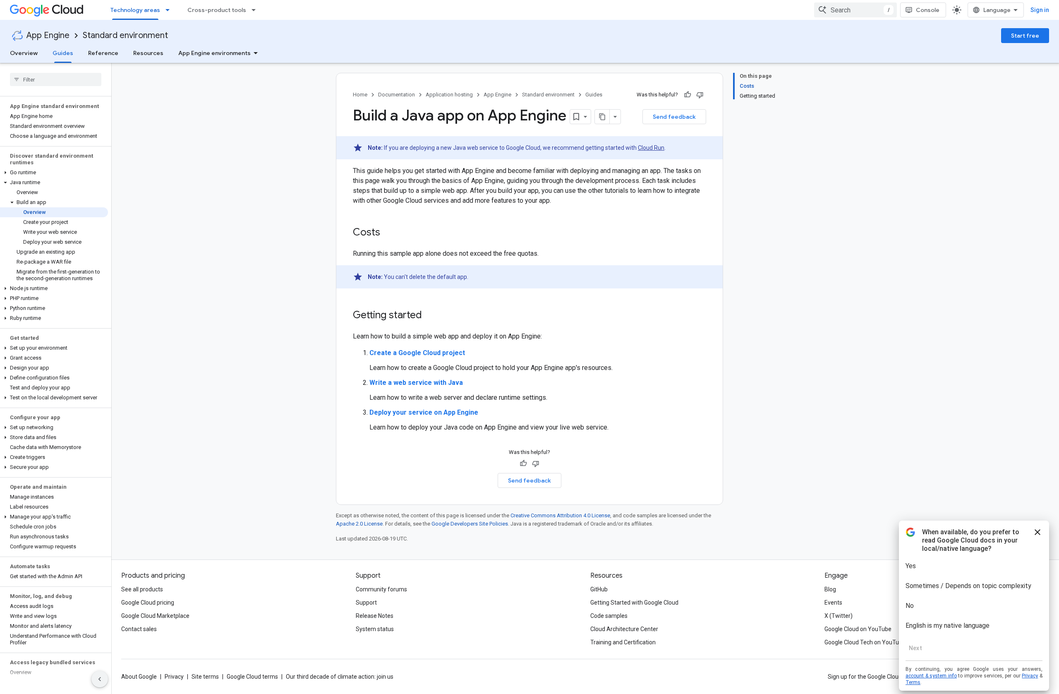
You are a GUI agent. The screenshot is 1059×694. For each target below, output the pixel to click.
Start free (1025, 35)
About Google (139, 676)
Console (927, 10)
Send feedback (674, 116)
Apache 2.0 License (359, 524)
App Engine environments (214, 53)
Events (833, 602)
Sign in (1039, 10)
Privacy (174, 676)
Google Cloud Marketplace (155, 615)
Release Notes (374, 615)
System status (375, 629)
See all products (142, 589)
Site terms (205, 676)
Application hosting (449, 94)
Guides (63, 53)
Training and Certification (623, 642)
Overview (24, 53)
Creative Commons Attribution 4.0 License (560, 515)
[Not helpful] (700, 95)
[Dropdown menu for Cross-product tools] (256, 10)
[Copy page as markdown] (602, 117)
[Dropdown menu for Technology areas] (170, 10)
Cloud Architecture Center (624, 629)
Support (366, 602)
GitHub (599, 589)
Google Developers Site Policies (469, 524)
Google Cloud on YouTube (857, 629)
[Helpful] (687, 95)
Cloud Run (651, 147)
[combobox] (855, 9)
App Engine (47, 35)
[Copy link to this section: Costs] (388, 233)
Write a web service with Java (416, 383)
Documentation (396, 94)
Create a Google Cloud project (417, 353)
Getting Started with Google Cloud (634, 602)
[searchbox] (55, 79)
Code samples (609, 615)
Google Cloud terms (252, 676)
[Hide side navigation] (99, 679)
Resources (148, 53)
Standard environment (125, 35)
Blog (830, 589)
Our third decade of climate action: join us (339, 676)
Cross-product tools (216, 10)
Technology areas (135, 10)
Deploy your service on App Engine (423, 412)
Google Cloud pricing (147, 602)
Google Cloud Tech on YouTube (865, 642)
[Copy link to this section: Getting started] (430, 316)
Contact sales (139, 629)
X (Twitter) (838, 615)
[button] (54, 173)
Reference (103, 53)
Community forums (381, 589)
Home (360, 94)
